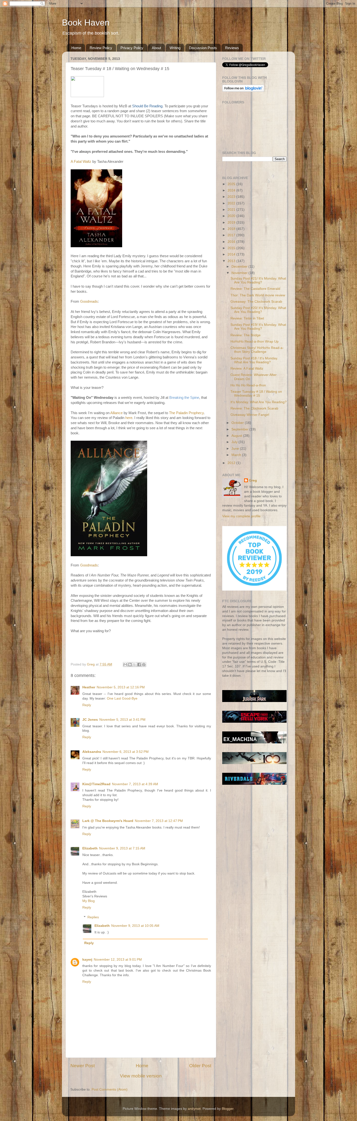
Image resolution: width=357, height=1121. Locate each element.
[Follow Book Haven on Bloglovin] (243, 90)
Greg (253, 480)
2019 (232, 222)
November (239, 273)
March (236, 455)
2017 (232, 235)
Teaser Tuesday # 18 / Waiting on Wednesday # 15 (256, 393)
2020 (232, 216)
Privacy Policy (131, 48)
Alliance (116, 413)
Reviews (232, 48)
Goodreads (89, 301)
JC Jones (90, 719)
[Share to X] (134, 664)
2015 (232, 248)
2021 (232, 209)
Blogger (227, 1109)
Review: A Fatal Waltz (246, 368)
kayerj (87, 959)
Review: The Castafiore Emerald (255, 289)
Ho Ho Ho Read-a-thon (248, 385)
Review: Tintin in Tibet (247, 318)
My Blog (88, 901)
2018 (232, 229)
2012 (232, 463)
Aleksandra (91, 752)
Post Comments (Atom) (110, 1089)
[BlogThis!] (130, 664)
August (237, 435)
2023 (232, 197)
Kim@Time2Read (96, 784)
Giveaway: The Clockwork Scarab (256, 301)
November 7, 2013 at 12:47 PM (159, 821)
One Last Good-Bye (122, 698)
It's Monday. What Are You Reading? (258, 402)
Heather (88, 687)
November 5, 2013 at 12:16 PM (121, 687)
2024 (232, 190)
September (240, 429)
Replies (93, 917)
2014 (232, 254)
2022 (232, 203)
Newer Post (82, 1065)
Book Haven (86, 22)
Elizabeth (90, 848)
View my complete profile (241, 516)
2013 (232, 261)
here (128, 418)
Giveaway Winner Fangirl (249, 415)
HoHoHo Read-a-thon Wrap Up (254, 341)
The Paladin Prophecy (186, 413)
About (156, 48)
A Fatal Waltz (81, 162)
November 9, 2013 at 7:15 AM (122, 848)
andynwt (194, 1109)
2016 (232, 242)
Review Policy (101, 48)
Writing (175, 48)
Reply (86, 705)
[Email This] (125, 664)
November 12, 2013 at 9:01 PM (118, 959)
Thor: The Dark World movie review (257, 295)
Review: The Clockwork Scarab (254, 408)
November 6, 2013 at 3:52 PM (125, 752)
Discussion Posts (203, 48)
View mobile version (141, 1075)
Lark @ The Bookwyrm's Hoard (107, 821)
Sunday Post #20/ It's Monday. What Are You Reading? (258, 310)
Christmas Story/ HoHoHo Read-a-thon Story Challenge (257, 350)
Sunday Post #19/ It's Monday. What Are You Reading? (258, 326)
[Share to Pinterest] (143, 664)
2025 (232, 184)
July (234, 442)
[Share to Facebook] (139, 664)
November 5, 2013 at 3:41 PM (122, 719)
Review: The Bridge (245, 335)
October (238, 423)
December (239, 266)
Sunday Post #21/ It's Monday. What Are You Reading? (258, 280)
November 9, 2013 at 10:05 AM (135, 926)
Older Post (200, 1065)
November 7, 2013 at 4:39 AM (135, 784)
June (235, 448)
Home (76, 48)
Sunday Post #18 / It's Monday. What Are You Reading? (254, 360)
